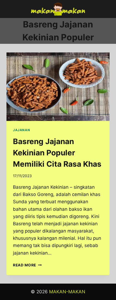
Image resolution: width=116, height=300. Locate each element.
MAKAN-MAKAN (67, 291)
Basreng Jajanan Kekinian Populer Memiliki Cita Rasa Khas (57, 153)
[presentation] (58, 86)
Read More (27, 265)
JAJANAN (21, 130)
